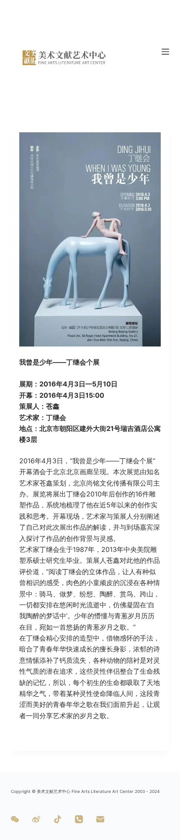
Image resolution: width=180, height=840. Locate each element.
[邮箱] (100, 819)
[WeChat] (15, 819)
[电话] (79, 819)
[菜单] (165, 51)
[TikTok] (58, 819)
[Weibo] (36, 819)
